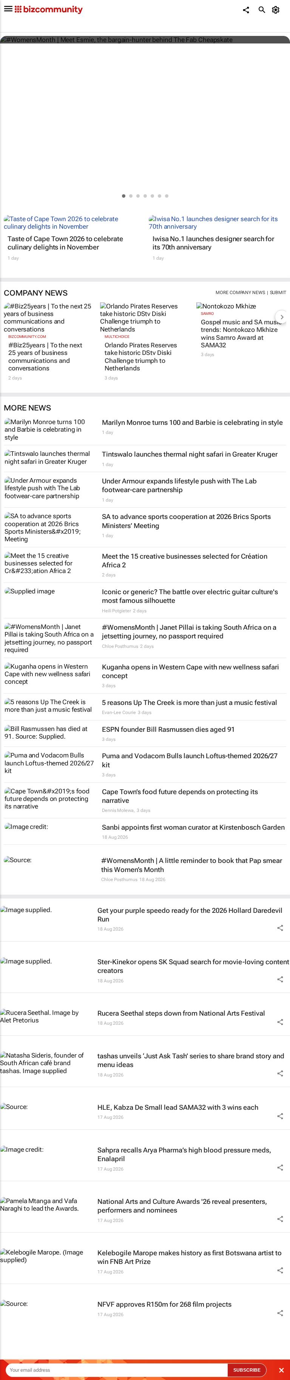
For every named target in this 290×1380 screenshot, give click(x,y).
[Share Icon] (280, 928)
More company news (240, 292)
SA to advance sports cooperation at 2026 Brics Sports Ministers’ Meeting (186, 521)
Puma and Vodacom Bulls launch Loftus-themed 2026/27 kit (190, 760)
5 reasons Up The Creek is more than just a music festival (189, 702)
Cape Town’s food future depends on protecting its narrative (180, 796)
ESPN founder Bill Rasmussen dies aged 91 (168, 729)
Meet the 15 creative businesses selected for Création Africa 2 (184, 560)
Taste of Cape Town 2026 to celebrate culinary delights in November (65, 243)
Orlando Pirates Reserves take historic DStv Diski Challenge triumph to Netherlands (141, 356)
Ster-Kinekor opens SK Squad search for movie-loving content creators (193, 966)
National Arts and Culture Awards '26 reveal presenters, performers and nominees (182, 1205)
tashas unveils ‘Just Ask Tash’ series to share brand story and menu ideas (190, 1060)
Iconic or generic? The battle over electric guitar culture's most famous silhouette (190, 596)
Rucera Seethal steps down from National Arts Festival (181, 1013)
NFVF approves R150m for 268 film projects (164, 1304)
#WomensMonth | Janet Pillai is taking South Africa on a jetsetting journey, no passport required (189, 631)
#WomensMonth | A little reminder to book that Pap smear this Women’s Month (191, 864)
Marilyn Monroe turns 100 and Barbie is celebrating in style (192, 422)
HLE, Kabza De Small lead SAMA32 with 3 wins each (177, 1107)
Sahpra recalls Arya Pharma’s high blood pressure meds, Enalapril (184, 1154)
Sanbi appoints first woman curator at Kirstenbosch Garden (193, 827)
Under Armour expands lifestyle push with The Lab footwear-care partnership (179, 485)
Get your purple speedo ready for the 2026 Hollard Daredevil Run (189, 914)
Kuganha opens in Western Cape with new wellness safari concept (190, 671)
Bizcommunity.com (27, 337)
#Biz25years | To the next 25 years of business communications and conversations (45, 356)
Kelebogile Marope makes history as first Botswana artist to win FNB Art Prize (189, 1257)
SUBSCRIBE (247, 1370)
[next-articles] (281, 317)
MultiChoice (117, 337)
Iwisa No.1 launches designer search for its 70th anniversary (213, 243)
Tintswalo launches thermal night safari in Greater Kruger (190, 454)
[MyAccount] (277, 9)
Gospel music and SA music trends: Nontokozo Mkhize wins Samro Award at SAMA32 (241, 333)
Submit (278, 292)
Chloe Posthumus (120, 646)
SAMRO (207, 313)
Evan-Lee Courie (119, 712)
